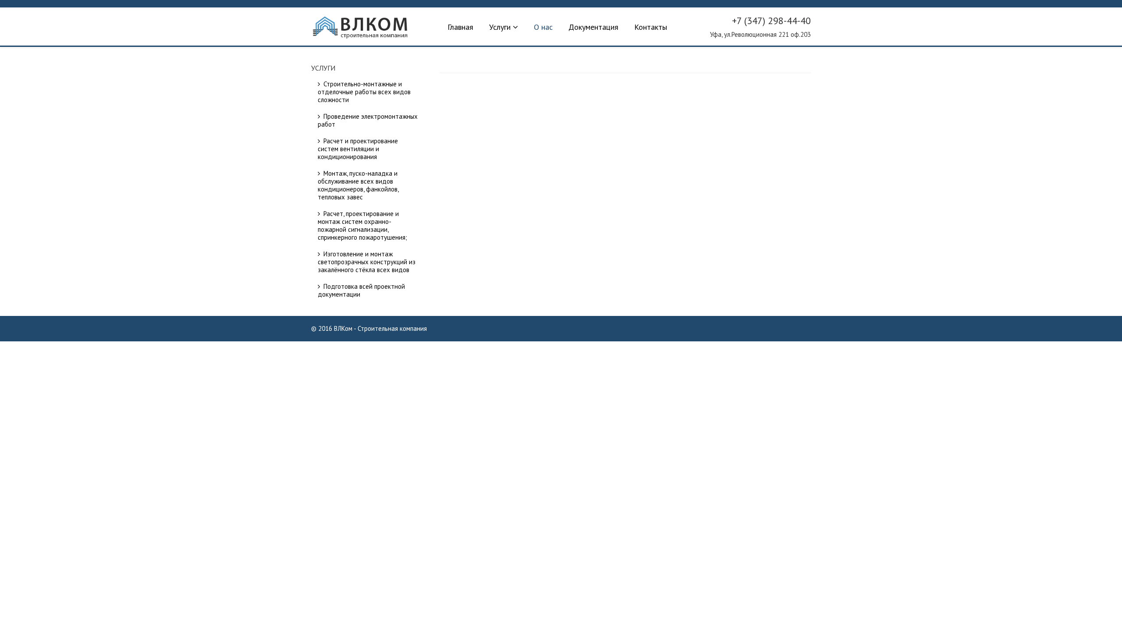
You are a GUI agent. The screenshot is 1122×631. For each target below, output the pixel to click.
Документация (593, 27)
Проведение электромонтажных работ (368, 120)
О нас (543, 27)
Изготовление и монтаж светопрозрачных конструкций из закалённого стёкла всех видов (366, 262)
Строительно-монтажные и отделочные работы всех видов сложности (364, 92)
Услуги (500, 27)
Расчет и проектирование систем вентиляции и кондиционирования (358, 149)
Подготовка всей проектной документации (361, 290)
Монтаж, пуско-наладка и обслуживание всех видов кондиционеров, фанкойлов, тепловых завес (358, 185)
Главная (460, 27)
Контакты (650, 27)
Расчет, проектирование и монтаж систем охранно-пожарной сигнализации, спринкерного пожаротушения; (362, 225)
